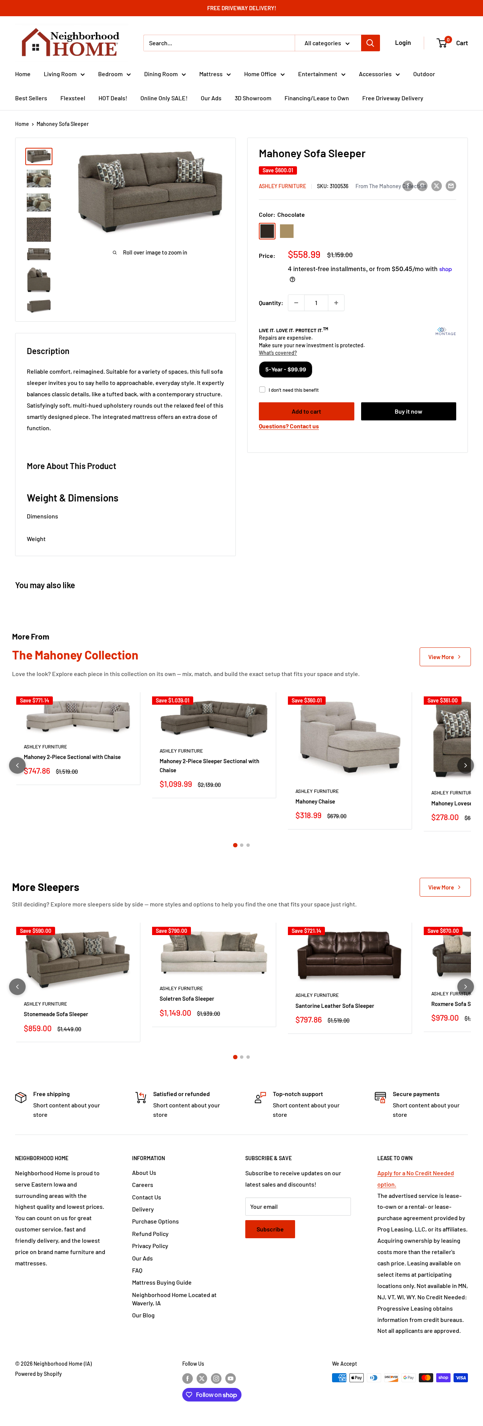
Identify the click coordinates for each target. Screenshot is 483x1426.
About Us (144, 1172)
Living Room (60, 73)
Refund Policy (150, 1233)
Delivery (143, 1209)
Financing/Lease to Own (317, 97)
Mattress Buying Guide (162, 1282)
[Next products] (465, 765)
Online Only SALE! (164, 97)
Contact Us (146, 1197)
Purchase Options (155, 1221)
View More (441, 656)
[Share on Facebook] (408, 185)
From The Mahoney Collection (390, 185)
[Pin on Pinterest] (422, 185)
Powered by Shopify (38, 1374)
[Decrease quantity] (296, 303)
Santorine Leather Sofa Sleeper (334, 1005)
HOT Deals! (112, 97)
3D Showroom (253, 97)
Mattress (211, 73)
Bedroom (110, 73)
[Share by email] (451, 185)
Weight (36, 538)
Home (23, 73)
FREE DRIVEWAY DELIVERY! (241, 8)
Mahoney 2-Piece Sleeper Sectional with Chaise (209, 765)
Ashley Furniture (282, 186)
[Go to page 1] (235, 845)
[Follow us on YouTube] (230, 1378)
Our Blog (143, 1315)
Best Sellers (31, 97)
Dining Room (161, 73)
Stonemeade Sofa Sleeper (56, 1013)
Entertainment (317, 73)
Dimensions (42, 516)
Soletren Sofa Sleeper (187, 998)
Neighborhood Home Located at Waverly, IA (174, 1298)
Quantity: (271, 302)
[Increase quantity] (336, 303)
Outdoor (424, 73)
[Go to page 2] (241, 845)
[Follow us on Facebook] (187, 1378)
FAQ (137, 1270)
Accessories (375, 73)
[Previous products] (17, 765)
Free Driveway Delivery (392, 97)
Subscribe (270, 1229)
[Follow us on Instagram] (216, 1378)
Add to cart (306, 411)
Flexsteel (72, 97)
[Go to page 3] (248, 845)
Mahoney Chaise (315, 801)
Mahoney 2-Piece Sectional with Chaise (72, 756)
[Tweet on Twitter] (436, 185)
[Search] (370, 43)
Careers (142, 1184)
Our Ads (211, 97)
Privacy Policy (150, 1245)
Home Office (260, 73)
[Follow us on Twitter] (202, 1378)
